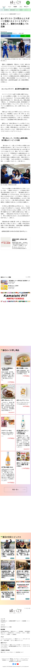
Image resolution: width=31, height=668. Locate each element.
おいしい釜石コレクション (17, 640)
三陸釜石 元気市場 (5, 650)
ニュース (3, 618)
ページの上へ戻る (27, 608)
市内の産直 (6, 640)
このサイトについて (5, 658)
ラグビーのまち (4, 644)
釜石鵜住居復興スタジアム (15, 646)
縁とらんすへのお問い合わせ (22, 660)
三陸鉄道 (14, 634)
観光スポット (14, 631)
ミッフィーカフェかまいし (6, 638)
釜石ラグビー (4, 642)
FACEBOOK (6, 35)
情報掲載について (5, 660)
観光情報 (3, 629)
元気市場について (19, 652)
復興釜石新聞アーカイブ (14, 621)
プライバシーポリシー (24, 658)
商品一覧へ (15, 489)
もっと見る (28, 276)
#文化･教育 (21, 33)
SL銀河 (8, 634)
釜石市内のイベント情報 (6, 627)
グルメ (2, 636)
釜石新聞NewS (4, 621)
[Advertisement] (15, 264)
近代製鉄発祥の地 (5, 631)
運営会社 (11, 658)
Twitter (15, 35)
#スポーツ (15, 33)
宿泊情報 (21, 631)
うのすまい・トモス (20, 632)
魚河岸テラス (11, 632)
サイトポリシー (17, 658)
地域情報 (24, 621)
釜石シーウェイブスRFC (15, 644)
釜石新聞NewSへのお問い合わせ (15, 661)
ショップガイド (10, 652)
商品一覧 (3, 652)
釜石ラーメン (18, 638)
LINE (25, 35)
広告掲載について (13, 660)
